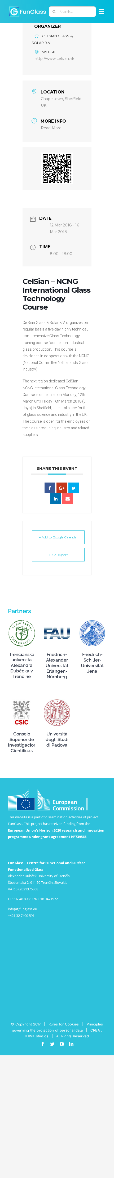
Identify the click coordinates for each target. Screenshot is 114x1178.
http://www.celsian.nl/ (54, 58)
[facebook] (43, 1044)
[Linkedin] (55, 498)
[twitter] (52, 1044)
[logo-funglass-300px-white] (27, 7)
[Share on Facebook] (50, 488)
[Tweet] (73, 488)
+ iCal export (58, 555)
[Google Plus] (61, 488)
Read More (51, 128)
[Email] (67, 498)
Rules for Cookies (64, 1024)
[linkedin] (71, 1044)
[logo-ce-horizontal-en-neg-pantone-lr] (47, 791)
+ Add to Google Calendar (58, 537)
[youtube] (62, 1044)
